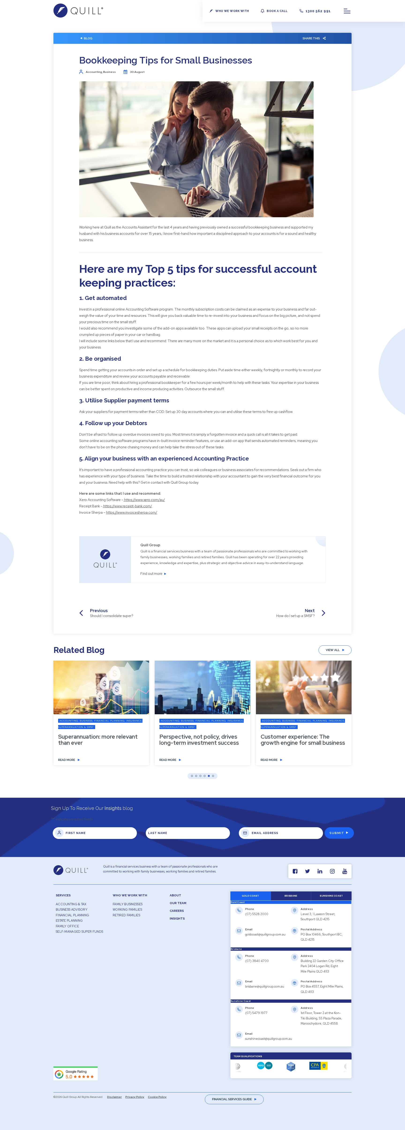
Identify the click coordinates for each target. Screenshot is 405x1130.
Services (63, 895)
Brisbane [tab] (291, 895)
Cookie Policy (157, 1097)
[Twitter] (307, 871)
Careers (177, 911)
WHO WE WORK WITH (232, 11)
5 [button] (209, 776)
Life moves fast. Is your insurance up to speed (291, 740)
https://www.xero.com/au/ (144, 500)
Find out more (151, 573)
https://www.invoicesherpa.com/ (131, 512)
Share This (311, 38)
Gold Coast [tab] (250, 895)
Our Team (178, 903)
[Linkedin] (319, 871)
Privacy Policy (134, 1097)
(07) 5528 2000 (256, 914)
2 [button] (196, 776)
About (175, 895)
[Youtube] (344, 871)
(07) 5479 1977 (256, 1013)
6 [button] (213, 776)
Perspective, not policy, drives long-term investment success (98, 740)
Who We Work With (130, 895)
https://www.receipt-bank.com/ (127, 506)
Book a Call (277, 11)
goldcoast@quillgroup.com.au (265, 934)
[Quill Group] (78, 16)
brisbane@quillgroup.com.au (264, 986)
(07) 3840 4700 (257, 961)
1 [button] (192, 776)
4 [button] (205, 776)
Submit (337, 833)
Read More (66, 760)
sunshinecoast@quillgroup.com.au (268, 1039)
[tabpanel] (291, 925)
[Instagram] (332, 871)
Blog (88, 38)
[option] (101, 716)
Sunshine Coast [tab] (331, 895)
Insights (177, 918)
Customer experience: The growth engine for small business (201, 740)
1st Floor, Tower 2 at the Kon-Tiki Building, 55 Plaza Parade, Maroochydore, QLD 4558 (321, 1018)
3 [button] (200, 776)
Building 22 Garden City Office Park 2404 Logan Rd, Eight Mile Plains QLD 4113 (322, 966)
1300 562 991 (318, 11)
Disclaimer (114, 1097)
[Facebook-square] (295, 871)
